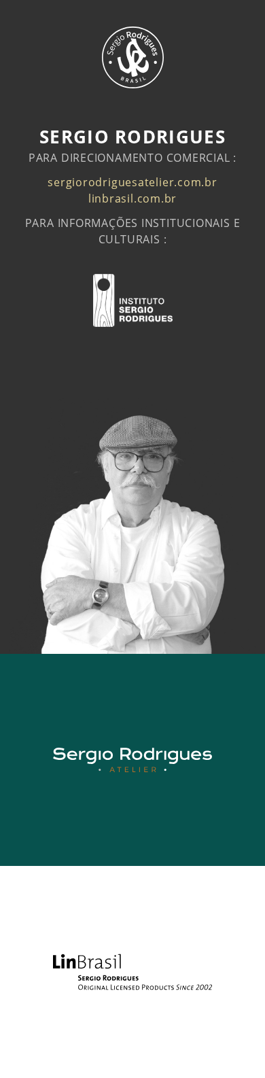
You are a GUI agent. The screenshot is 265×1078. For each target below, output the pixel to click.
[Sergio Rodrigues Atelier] (132, 760)
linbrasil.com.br (132, 198)
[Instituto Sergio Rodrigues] (133, 300)
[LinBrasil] (132, 972)
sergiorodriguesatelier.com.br (132, 182)
